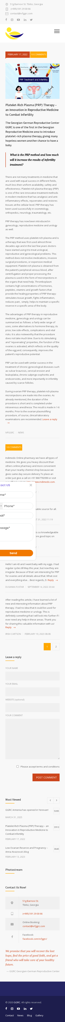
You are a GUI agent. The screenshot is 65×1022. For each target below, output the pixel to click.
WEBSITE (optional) (14, 699)
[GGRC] (29, 33)
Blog (29, 1015)
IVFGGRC (9, 432)
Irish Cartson (13, 633)
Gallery (39, 1015)
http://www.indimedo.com (41, 481)
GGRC (17, 1002)
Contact (9, 1015)
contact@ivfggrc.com (21, 13)
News (21, 432)
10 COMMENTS (38, 54)
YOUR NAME (11, 668)
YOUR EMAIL (11, 683)
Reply (51, 580)
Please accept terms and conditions (40, 766)
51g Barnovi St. (31, 901)
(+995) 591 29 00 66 (20, 9)
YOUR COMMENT (14, 715)
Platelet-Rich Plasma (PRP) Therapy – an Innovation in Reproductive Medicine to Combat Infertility (31, 110)
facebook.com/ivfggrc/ (35, 938)
